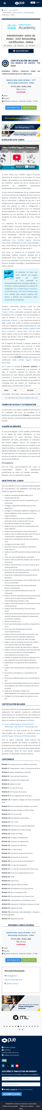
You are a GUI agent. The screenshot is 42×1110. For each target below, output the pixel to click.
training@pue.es (12, 976)
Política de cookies (26, 1106)
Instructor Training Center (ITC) (20, 331)
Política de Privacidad (25, 1089)
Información (13, 108)
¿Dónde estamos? (12, 984)
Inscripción (29, 108)
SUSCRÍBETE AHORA (11, 1094)
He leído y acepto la (17, 1089)
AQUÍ (30, 74)
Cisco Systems (13, 10)
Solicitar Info (22, 51)
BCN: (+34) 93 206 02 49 (14, 980)
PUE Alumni (30, 720)
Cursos (5, 10)
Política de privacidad (10, 1106)
